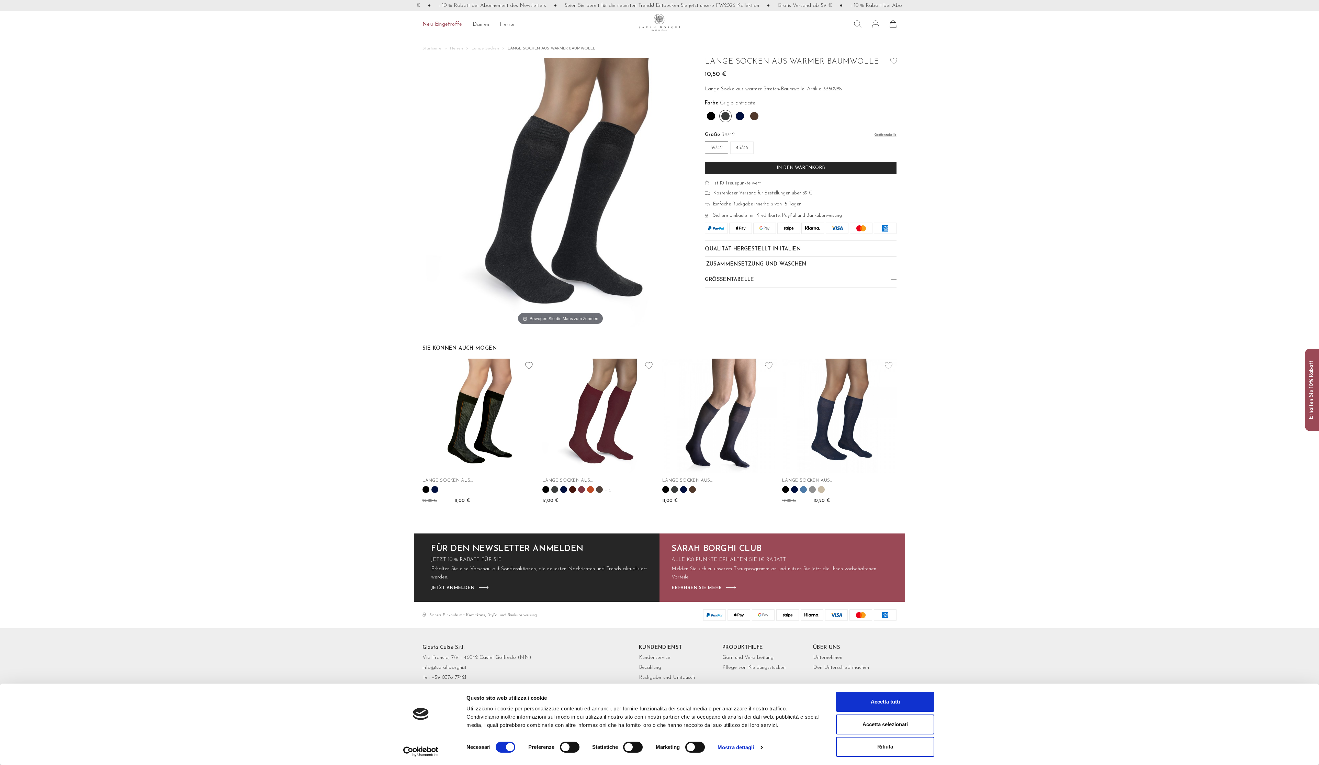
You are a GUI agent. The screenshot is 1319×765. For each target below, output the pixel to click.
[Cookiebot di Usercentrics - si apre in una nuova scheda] (421, 751)
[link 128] (812, 489)
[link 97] (425, 489)
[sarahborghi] (659, 22)
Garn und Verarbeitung (748, 657)
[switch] (569, 747)
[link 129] (821, 489)
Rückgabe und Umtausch (667, 677)
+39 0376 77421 (448, 677)
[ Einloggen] (875, 24)
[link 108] (581, 489)
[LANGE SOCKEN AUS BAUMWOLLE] (839, 416)
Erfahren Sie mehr (697, 588)
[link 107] (572, 489)
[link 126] (794, 489)
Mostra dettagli (736, 747)
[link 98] (434, 489)
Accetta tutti (885, 702)
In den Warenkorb (801, 168)
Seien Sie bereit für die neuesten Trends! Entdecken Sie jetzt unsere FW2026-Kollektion (637, 5)
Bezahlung (650, 667)
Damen (481, 24)
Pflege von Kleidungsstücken (754, 667)
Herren (508, 24)
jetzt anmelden (453, 588)
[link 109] (590, 489)
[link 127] (803, 489)
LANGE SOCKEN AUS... (447, 480)
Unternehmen (827, 657)
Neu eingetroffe (442, 24)
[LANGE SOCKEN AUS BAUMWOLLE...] (479, 416)
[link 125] (785, 489)
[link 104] (545, 489)
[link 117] (674, 489)
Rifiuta (885, 747)
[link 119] (692, 489)
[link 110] (599, 489)
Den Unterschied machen (841, 667)
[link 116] (665, 489)
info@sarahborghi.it (444, 667)
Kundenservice (654, 657)
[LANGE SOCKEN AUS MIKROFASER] (599, 416)
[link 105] (554, 489)
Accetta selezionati (885, 724)
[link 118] (683, 489)
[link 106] (563, 489)
